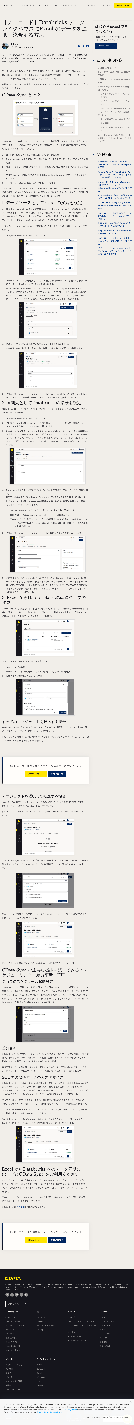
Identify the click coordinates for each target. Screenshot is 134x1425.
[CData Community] (26, 1295)
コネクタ (72, 1317)
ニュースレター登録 (13, 1381)
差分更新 (104, 123)
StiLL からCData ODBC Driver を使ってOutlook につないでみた (114, 225)
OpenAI (40, 1385)
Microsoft (41, 1377)
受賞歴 (102, 1330)
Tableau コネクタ (12, 1350)
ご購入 (104, 6)
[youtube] (17, 1295)
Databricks (41, 1369)
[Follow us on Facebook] (79, 46)
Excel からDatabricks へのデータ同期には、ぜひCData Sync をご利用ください (114, 138)
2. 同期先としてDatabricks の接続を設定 (114, 81)
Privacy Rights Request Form (49, 1412)
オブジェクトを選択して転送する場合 (115, 103)
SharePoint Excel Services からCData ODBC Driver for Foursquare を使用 (114, 164)
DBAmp (40, 1330)
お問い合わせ (122, 5)
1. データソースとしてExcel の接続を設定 (114, 73)
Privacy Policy (71, 1409)
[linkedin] (7, 1295)
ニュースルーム (106, 1325)
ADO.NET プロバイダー (15, 1325)
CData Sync (42, 1317)
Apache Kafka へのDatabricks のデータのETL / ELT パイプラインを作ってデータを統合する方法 (115, 174)
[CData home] (9, 5)
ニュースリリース (107, 1321)
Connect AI (41, 1321)
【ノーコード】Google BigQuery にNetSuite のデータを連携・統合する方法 (115, 205)
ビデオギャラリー (12, 1389)
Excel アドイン (11, 1342)
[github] (21, 1295)
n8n (38, 1381)
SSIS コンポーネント (45, 1325)
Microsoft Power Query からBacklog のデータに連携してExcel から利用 (115, 196)
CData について (106, 1317)
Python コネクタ (12, 1330)
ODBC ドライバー (12, 1317)
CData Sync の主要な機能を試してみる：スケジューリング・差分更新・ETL (114, 111)
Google (40, 1373)
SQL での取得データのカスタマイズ (115, 129)
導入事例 (20, 1207)
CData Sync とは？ (107, 67)
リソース (9, 1377)
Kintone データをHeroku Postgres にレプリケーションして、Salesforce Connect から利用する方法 (115, 186)
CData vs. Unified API (77, 1340)
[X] (12, 1295)
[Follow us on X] (83, 46)
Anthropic (41, 1365)
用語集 (8, 1385)
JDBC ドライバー (12, 1321)
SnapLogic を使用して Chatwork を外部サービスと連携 (114, 232)
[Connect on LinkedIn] (87, 46)
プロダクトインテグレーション (81, 1321)
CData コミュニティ (13, 1365)
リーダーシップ (106, 1334)
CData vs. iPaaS (75, 1336)
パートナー (72, 1332)
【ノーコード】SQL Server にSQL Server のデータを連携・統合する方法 (115, 241)
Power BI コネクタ (13, 1346)
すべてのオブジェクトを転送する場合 (115, 95)
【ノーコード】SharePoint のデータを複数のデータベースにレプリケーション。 (115, 216)
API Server (9, 1334)
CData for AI (90, 5)
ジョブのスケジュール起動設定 (115, 119)
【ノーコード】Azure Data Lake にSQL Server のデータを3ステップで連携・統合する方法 (114, 251)
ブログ (8, 1373)
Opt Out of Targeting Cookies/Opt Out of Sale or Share (107, 1417)
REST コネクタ (11, 1338)
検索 (108, 6)
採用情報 (103, 1342)
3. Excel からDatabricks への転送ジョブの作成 (114, 88)
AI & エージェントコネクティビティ (82, 1326)
